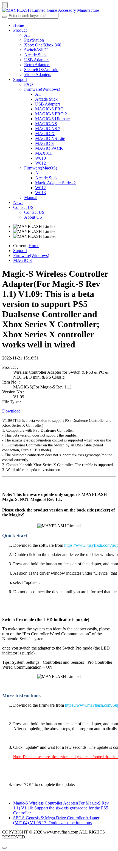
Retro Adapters (37, 64)
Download (11, 411)
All (27, 35)
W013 (40, 192)
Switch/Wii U (36, 50)
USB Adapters (36, 59)
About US (33, 217)
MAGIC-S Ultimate (52, 118)
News (18, 202)
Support (20, 79)
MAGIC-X (45, 133)
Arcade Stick (35, 54)
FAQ (28, 84)
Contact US (23, 207)
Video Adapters (37, 74)
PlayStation (34, 40)
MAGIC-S (44, 143)
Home (18, 25)
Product (20, 30)
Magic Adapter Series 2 (55, 182)
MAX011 (43, 153)
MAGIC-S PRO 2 (51, 114)
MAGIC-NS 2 (47, 128)
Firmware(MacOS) (40, 168)
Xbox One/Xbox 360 (42, 45)
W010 (40, 158)
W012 (40, 163)
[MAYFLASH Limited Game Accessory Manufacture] (59, 10)
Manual (30, 197)
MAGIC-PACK (49, 148)
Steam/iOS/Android (41, 69)
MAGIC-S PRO (49, 109)
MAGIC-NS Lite (50, 138)
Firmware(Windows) (42, 89)
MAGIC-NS (46, 123)
